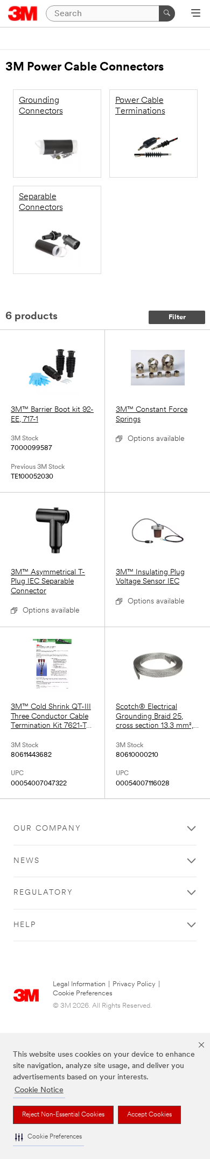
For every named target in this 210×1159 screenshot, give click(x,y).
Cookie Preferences (83, 993)
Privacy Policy (134, 984)
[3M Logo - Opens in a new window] (23, 13)
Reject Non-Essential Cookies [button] (63, 1115)
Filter (177, 317)
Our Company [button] (47, 829)
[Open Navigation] (195, 14)
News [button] (26, 861)
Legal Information (79, 984)
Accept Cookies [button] (149, 1115)
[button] (48, 1137)
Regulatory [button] (43, 893)
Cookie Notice (39, 1090)
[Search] (167, 13)
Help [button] (24, 925)
